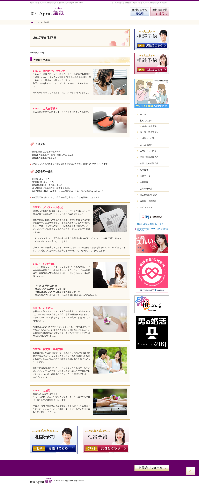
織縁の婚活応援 (149, 126)
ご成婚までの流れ (43, 60)
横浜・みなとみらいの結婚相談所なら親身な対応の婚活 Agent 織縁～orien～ (57, 3)
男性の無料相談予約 (149, 157)
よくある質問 (146, 144)
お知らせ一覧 (146, 188)
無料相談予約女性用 (159, 11)
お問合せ (144, 170)
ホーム (143, 114)
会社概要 (144, 182)
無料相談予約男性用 (139, 11)
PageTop (190, 471)
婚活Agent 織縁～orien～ (75, 481)
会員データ (145, 176)
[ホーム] (32, 22)
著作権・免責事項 (148, 201)
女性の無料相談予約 (149, 163)
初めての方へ (146, 120)
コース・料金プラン (149, 132)
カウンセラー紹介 (148, 151)
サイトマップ (146, 207)
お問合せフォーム (151, 468)
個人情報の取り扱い (149, 195)
